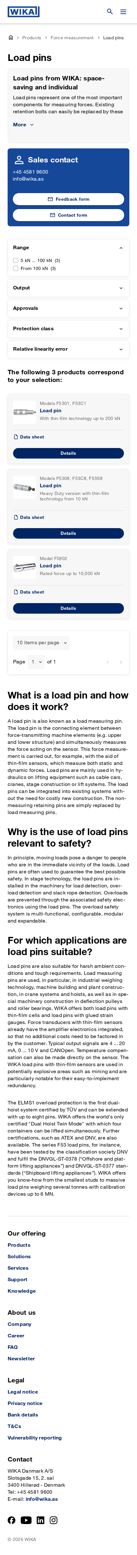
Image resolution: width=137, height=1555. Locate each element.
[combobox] (41, 643)
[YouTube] (26, 1520)
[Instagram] (53, 1520)
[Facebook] (12, 1520)
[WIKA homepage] (24, 12)
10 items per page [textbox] (38, 643)
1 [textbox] (33, 662)
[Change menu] (123, 12)
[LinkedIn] (41, 1520)
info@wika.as (28, 179)
